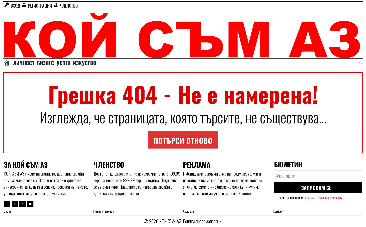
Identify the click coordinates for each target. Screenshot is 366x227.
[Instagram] (15, 204)
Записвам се (316, 187)
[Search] (361, 63)
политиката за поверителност (322, 197)
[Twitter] (22, 204)
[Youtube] (30, 204)
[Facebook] (7, 204)
